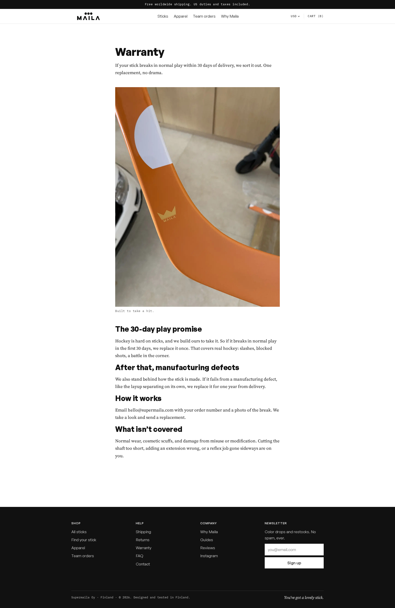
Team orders (204, 16)
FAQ (139, 555)
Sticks (162, 16)
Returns (142, 539)
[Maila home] (88, 16)
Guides (206, 539)
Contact (143, 564)
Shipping (143, 531)
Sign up (294, 562)
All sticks (79, 531)
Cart (316, 16)
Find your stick (83, 539)
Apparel (180, 16)
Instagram (209, 555)
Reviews (207, 547)
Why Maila (230, 16)
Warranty (143, 547)
